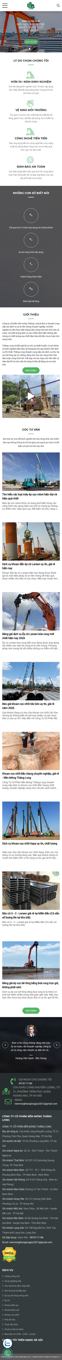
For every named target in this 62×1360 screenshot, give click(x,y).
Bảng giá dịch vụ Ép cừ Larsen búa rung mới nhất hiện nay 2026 (28, 636)
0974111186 (25, 1083)
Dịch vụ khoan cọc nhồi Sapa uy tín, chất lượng (29, 843)
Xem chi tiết (17, 42)
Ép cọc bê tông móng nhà (16, 1295)
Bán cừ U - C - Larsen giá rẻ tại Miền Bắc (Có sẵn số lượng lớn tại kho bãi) (30, 915)
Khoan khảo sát (12, 1310)
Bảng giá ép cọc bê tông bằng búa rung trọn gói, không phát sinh (30, 985)
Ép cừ (7, 1300)
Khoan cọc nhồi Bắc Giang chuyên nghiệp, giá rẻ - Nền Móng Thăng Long (30, 775)
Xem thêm (31, 1010)
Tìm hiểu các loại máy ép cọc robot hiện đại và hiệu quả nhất (29, 496)
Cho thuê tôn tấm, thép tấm (17, 1286)
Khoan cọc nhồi (12, 1315)
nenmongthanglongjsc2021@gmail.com (36, 1103)
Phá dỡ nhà (10, 1319)
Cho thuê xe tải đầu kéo (15, 1291)
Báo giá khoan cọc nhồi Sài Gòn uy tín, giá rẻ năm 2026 (28, 706)
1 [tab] (29, 49)
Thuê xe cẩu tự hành (14, 1329)
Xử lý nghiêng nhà (13, 1281)
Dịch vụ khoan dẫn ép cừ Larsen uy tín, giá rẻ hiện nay (28, 566)
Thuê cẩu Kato (11, 1324)
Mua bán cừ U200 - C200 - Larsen (20, 1334)
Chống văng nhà (12, 1276)
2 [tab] (32, 49)
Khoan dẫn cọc (12, 1305)
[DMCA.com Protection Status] (9, 1254)
